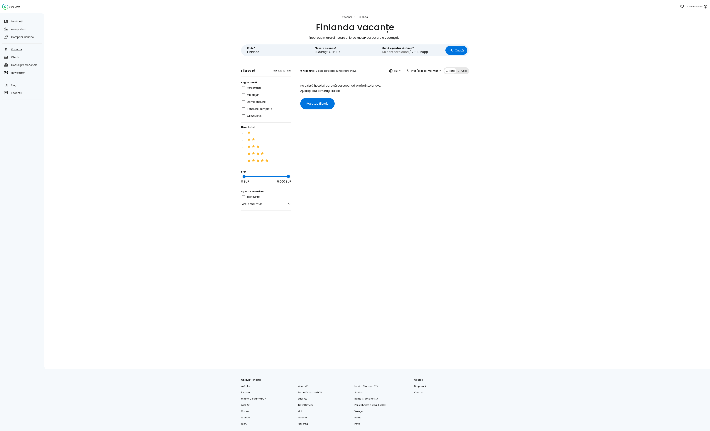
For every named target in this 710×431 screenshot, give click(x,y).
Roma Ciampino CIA (366, 398)
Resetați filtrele (317, 103)
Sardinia (359, 392)
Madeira (246, 411)
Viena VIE (303, 386)
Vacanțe (347, 17)
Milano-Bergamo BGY (253, 398)
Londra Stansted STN (366, 386)
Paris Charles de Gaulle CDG (370, 405)
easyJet (302, 398)
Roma (357, 417)
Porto (357, 423)
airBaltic (246, 386)
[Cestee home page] (11, 7)
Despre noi (420, 386)
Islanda (245, 417)
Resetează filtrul (282, 70)
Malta (301, 411)
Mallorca (303, 423)
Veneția (358, 411)
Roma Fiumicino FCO (310, 392)
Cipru (244, 423)
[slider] (244, 176)
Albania (302, 417)
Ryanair (245, 392)
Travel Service (305, 405)
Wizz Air (245, 405)
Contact (419, 392)
